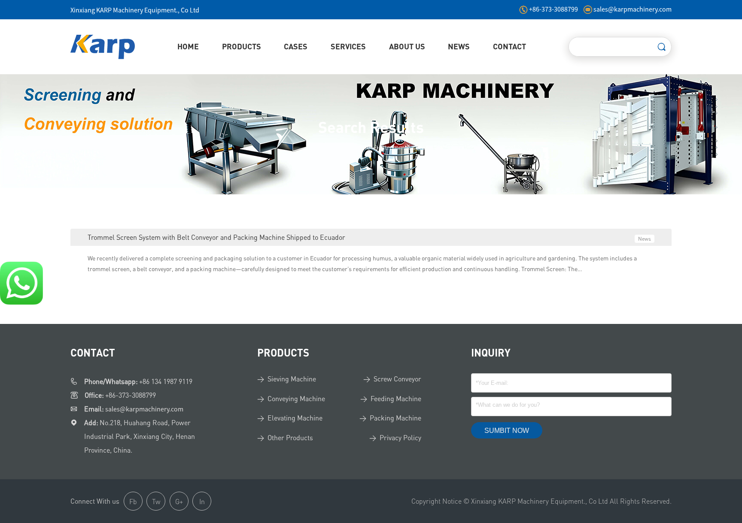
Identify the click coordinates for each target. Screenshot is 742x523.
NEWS (459, 46)
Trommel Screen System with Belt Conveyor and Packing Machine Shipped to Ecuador (216, 237)
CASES (295, 46)
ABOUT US (407, 46)
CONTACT (509, 46)
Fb (133, 501)
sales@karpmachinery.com (632, 9)
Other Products (290, 437)
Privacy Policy (400, 437)
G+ (179, 501)
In (202, 501)
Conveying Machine (296, 398)
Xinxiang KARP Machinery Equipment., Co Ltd (134, 10)
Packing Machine (395, 418)
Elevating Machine (295, 418)
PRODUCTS (241, 46)
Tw (156, 501)
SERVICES (348, 46)
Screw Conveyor (397, 379)
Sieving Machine (292, 379)
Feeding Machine (396, 398)
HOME (188, 46)
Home (361, 147)
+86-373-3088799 (554, 9)
